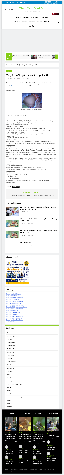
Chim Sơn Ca (10, 368)
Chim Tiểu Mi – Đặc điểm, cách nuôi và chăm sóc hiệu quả (25, 436)
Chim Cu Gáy (10, 352)
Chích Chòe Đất (11, 342)
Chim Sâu (9, 365)
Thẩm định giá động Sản (12, 296)
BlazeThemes (8, 471)
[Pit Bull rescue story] (28, 57)
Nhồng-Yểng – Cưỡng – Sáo (14, 384)
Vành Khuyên (10, 394)
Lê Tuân (10, 78)
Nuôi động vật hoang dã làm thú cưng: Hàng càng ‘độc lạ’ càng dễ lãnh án (51, 2)
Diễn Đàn (26, 18)
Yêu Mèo (9, 406)
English (46, 22)
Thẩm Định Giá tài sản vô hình (14, 303)
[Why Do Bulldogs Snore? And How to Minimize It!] (49, 57)
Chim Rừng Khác (11, 361)
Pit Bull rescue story (38, 56)
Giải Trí (39, 22)
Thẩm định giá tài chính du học (14, 320)
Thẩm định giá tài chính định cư (14, 316)
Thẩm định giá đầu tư (12, 314)
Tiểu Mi (9, 387)
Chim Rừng (34, 17)
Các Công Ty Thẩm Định (13, 336)
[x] (10, 10)
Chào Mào (9, 339)
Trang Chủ (17, 18)
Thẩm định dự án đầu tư (12, 299)
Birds (8, 333)
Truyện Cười (15, 186)
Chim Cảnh (45, 17)
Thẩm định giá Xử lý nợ (12, 310)
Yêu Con (32, 22)
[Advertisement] (32, 41)
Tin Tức (24, 22)
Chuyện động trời (25, 242)
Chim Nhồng (50, 435)
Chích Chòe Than (11, 349)
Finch (8, 374)
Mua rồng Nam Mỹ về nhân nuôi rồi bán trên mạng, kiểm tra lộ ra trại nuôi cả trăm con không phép (51, 3)
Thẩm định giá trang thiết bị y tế (15, 309)
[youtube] (12, 10)
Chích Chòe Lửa (11, 345)
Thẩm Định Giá (11, 322)
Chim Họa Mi (10, 355)
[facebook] (6, 10)
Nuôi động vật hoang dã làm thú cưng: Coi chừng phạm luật (51, 1)
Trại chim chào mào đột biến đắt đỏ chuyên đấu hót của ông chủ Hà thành (51, 5)
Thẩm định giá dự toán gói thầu (14, 305)
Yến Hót (9, 400)
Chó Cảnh (16, 22)
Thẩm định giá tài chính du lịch (14, 318)
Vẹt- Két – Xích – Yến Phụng (14, 397)
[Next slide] (58, 2)
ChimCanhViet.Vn (32, 8)
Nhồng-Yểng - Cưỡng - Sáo (52, 432)
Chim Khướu (10, 358)
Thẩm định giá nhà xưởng (13, 312)
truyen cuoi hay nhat (15, 85)
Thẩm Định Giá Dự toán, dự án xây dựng (16, 307)
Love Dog (9, 381)
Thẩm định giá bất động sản (13, 294)
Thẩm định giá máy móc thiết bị (14, 297)
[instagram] (8, 10)
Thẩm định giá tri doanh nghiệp (14, 301)
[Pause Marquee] (56, 57)
